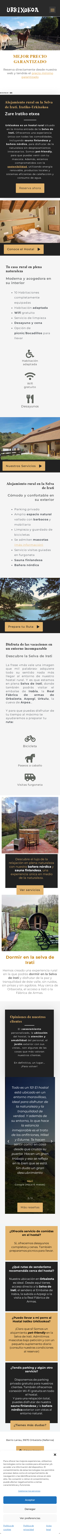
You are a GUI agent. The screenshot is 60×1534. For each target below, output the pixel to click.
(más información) (28, 544)
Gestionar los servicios (29, 1491)
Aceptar (30, 1499)
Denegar (30, 1509)
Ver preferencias (30, 1518)
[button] (55, 1454)
